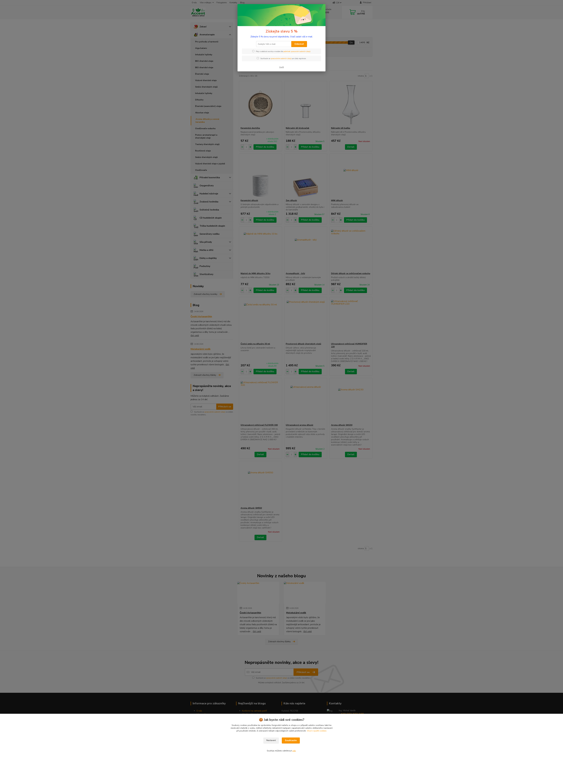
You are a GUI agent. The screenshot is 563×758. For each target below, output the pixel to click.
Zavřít (281, 67)
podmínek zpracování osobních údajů (296, 51)
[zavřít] (320, 8)
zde (294, 750)
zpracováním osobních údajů (281, 58)
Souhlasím (291, 740)
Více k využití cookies (317, 730)
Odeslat (299, 44)
